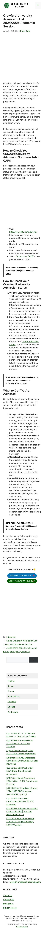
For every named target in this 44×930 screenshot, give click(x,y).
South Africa (13, 696)
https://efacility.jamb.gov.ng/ (23, 232)
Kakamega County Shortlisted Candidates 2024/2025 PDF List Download (22, 761)
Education (11, 637)
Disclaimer (8, 904)
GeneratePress (22, 927)
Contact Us (8, 899)
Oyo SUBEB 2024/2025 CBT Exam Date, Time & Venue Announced (19, 771)
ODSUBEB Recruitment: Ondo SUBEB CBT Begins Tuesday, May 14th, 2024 (20, 821)
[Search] (33, 659)
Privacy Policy (10, 908)
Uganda (11, 707)
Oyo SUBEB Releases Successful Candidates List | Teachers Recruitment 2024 (22, 811)
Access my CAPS (24, 256)
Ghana (11, 691)
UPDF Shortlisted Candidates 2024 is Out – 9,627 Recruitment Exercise (22, 781)
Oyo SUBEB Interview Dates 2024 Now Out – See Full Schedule (19, 743)
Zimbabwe (13, 712)
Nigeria (11, 681)
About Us (7, 895)
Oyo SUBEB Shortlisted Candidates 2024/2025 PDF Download (20, 801)
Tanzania (12, 701)
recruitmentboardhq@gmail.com (25, 882)
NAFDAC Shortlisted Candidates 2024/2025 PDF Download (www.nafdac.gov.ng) (21, 791)
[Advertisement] (22, 59)
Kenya (10, 686)
